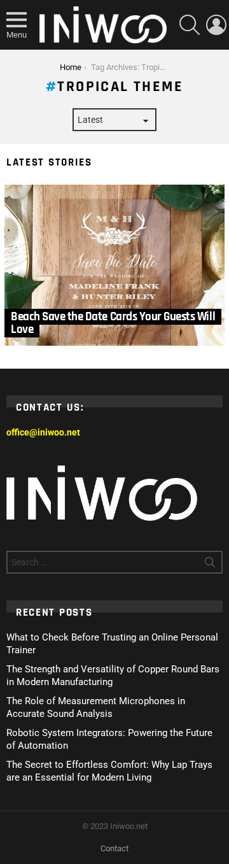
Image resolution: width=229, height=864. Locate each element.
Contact (114, 848)
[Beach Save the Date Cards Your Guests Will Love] (114, 265)
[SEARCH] (189, 25)
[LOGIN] (216, 25)
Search (210, 565)
